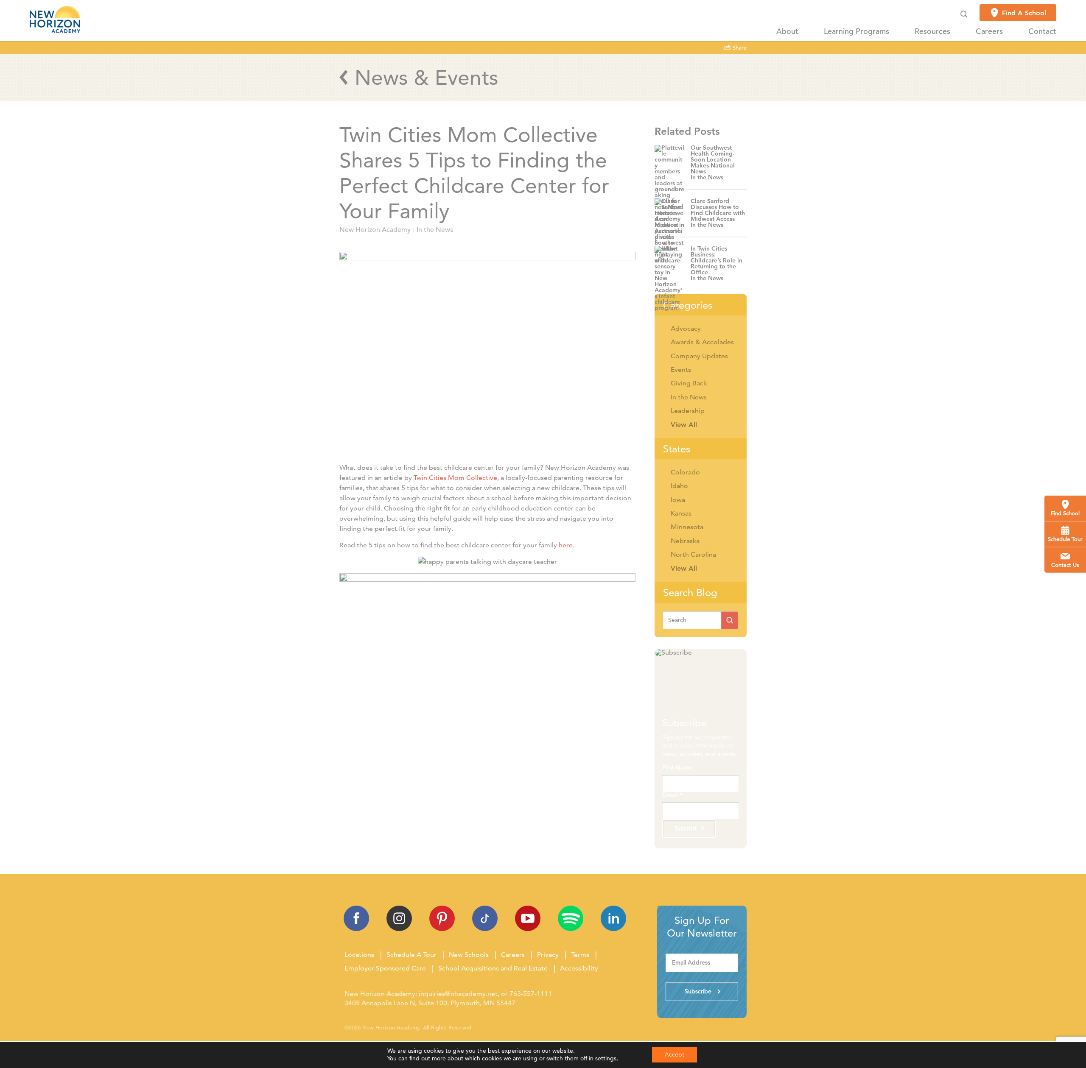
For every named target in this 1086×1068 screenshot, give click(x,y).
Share (739, 48)
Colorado (685, 472)
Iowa (678, 500)
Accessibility (579, 968)
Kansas (681, 513)
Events (681, 369)
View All (684, 425)
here (566, 545)
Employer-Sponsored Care (385, 968)
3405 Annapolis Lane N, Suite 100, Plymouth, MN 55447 (429, 1003)
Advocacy (686, 328)
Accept (674, 1054)
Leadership (688, 411)
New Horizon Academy (375, 230)
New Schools (469, 955)
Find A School (1024, 13)
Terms (580, 955)
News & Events (426, 77)
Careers (989, 31)
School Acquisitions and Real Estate (493, 968)
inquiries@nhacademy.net (458, 994)
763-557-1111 (530, 994)
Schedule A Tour (411, 955)
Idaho (679, 486)
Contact (1042, 31)
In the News (435, 230)
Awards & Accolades (702, 342)
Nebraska (685, 541)
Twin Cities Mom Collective (455, 478)
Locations (359, 955)
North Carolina (693, 554)
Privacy (548, 955)
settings (605, 1058)
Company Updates (699, 356)
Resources (932, 31)
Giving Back (689, 383)
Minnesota (687, 527)
